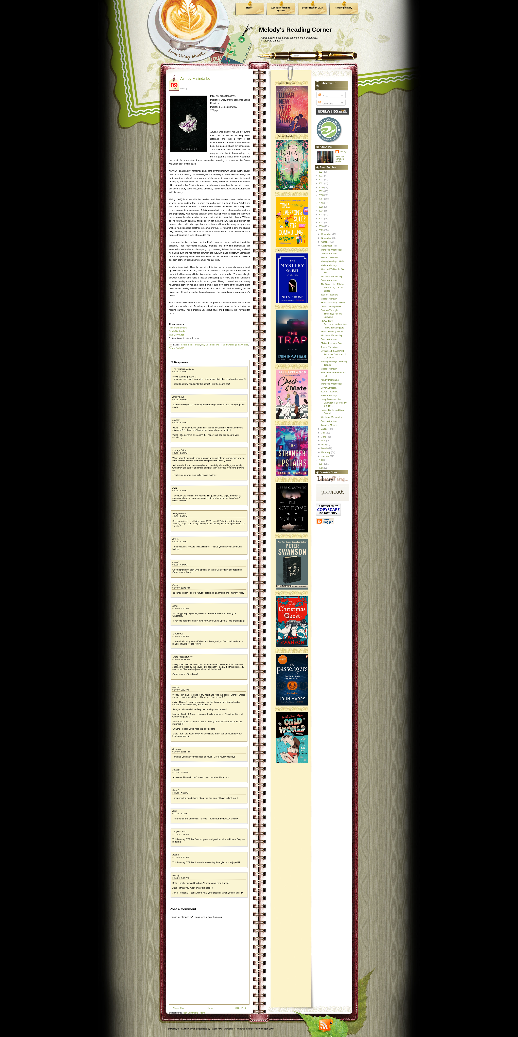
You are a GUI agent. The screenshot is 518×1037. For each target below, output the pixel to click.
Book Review (194, 345)
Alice (174, 811)
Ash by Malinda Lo (195, 78)
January (325, 456)
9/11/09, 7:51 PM (180, 793)
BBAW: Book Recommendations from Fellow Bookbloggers (334, 324)
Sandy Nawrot (179, 513)
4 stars (184, 345)
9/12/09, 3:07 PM (180, 834)
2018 (321, 195)
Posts (325, 96)
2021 (321, 183)
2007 (321, 464)
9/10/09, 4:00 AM (180, 608)
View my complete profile (339, 159)
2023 (321, 175)
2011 (321, 222)
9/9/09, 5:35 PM (179, 516)
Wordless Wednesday (331, 250)
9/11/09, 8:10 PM (180, 814)
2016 (321, 203)
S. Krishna (177, 633)
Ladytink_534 (179, 831)
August (325, 429)
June (324, 437)
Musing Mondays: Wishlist (333, 261)
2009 (321, 230)
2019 (321, 191)
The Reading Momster (183, 369)
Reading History (343, 7)
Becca (175, 854)
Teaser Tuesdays (329, 257)
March (324, 448)
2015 (321, 207)
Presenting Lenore (178, 327)
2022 (321, 179)
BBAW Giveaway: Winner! (333, 302)
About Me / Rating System (280, 9)
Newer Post (179, 1008)
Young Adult (174, 348)
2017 (321, 199)
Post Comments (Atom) (194, 1013)
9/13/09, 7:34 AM (180, 857)
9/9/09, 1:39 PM (179, 372)
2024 (321, 172)
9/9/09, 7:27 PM (179, 565)
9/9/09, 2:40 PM (179, 423)
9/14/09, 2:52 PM (180, 878)
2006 (321, 468)
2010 (321, 226)
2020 (321, 187)
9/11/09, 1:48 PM (180, 772)
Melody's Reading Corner (295, 29)
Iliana (174, 606)
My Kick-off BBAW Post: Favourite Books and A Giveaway (333, 354)
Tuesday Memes (329, 425)
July (323, 432)
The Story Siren (176, 335)
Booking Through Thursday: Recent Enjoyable (331, 313)
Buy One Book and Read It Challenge (219, 345)
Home (249, 7)
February (326, 452)
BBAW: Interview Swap (332, 343)
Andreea (176, 749)
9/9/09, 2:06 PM (179, 399)
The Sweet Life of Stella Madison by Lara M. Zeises (332, 287)
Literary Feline (179, 450)
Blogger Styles (267, 1028)
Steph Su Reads (177, 331)
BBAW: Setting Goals (331, 306)
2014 (321, 210)
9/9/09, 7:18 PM (179, 542)
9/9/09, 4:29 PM (179, 491)
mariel (175, 562)
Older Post (240, 1008)
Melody (175, 420)
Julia (174, 488)
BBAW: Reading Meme (332, 331)
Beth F (175, 790)
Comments (327, 103)
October (325, 242)
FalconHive (216, 1028)
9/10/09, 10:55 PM (181, 752)
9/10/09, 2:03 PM (180, 690)
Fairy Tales (243, 345)
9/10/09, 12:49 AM (181, 588)
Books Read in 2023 (312, 7)
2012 (321, 218)
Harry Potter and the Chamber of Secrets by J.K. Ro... (334, 402)
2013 (321, 214)
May (323, 440)
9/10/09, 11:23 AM (181, 659)
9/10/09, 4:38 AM (180, 636)
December (326, 234)
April (323, 444)
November (326, 238)
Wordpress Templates (234, 1028)
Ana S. (175, 539)
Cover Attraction (328, 253)
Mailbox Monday (329, 265)
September (327, 245)
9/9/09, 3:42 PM (179, 453)
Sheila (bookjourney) (182, 657)
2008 (321, 460)
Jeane (175, 585)
